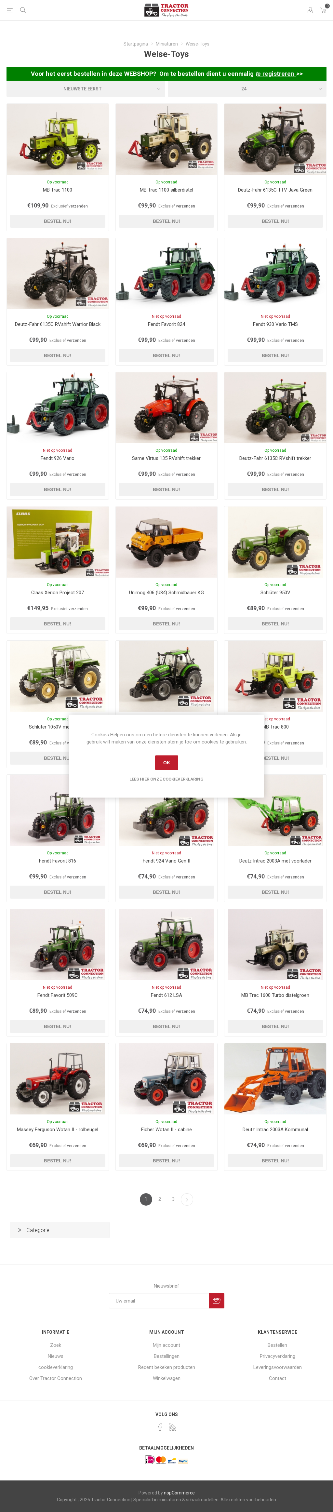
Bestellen (277, 1345)
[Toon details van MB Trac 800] (275, 676)
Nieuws (55, 1356)
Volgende (187, 1199)
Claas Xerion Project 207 (57, 592)
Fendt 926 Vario (57, 458)
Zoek (55, 1345)
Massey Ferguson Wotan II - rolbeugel (57, 1129)
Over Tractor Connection (55, 1378)
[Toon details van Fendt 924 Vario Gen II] (167, 810)
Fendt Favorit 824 (166, 324)
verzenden (78, 206)
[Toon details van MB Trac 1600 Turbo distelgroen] (275, 944)
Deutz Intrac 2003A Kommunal (275, 1129)
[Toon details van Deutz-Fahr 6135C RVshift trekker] (275, 407)
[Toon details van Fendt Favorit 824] (167, 273)
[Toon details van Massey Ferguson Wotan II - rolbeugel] (58, 1079)
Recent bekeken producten (166, 1367)
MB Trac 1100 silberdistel (166, 190)
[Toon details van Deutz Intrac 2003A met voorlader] (275, 810)
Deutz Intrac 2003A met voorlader (275, 861)
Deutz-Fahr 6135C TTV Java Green (275, 190)
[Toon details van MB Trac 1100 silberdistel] (167, 139)
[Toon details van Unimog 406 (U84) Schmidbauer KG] (167, 542)
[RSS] (172, 1427)
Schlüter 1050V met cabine (58, 727)
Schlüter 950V (275, 592)
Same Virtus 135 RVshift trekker (166, 458)
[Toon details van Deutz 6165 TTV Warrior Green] (167, 676)
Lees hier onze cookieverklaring (166, 778)
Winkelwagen (166, 1378)
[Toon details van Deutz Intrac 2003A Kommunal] (275, 1079)
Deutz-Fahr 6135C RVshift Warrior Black (57, 324)
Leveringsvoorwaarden (277, 1367)
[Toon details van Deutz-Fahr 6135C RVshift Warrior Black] (58, 273)
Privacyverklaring (277, 1356)
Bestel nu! (57, 221)
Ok (166, 762)
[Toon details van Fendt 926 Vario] (58, 407)
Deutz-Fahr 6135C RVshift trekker (275, 458)
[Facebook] (160, 1427)
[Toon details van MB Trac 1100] (58, 139)
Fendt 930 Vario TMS (275, 324)
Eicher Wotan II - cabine (166, 1129)
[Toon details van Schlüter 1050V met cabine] (58, 676)
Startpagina (136, 44)
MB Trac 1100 (57, 190)
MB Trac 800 (275, 727)
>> (299, 73)
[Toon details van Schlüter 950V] (275, 542)
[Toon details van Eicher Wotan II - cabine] (167, 1079)
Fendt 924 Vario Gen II (166, 861)
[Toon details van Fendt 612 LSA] (167, 944)
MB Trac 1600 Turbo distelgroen (275, 995)
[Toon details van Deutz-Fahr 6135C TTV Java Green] (275, 139)
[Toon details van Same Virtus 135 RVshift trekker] (167, 407)
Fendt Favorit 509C (57, 995)
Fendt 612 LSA (166, 995)
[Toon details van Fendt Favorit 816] (58, 810)
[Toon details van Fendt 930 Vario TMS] (275, 273)
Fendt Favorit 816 (57, 861)
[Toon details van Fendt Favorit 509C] (58, 944)
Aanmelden (216, 1300)
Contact (277, 1378)
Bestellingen (167, 1356)
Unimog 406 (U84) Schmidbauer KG (166, 592)
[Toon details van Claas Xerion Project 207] (58, 542)
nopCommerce (179, 1492)
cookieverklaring (55, 1367)
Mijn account (166, 1345)
